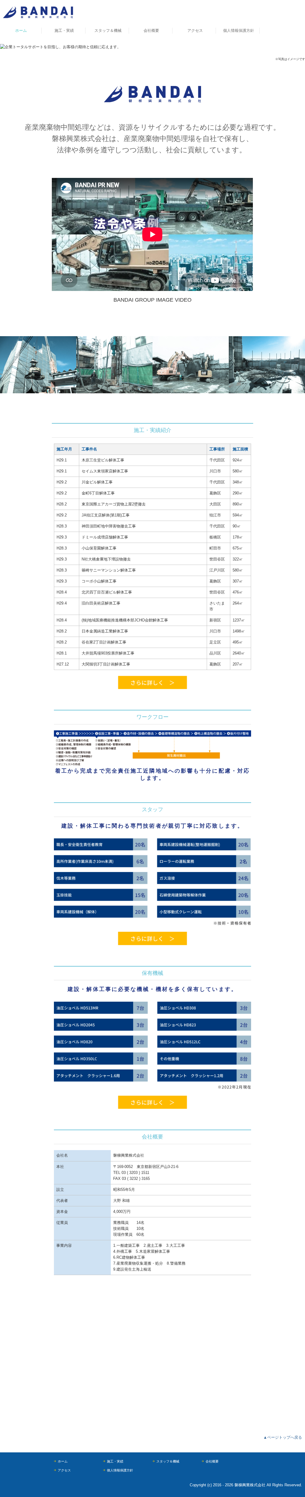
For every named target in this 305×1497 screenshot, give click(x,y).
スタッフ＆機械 (108, 30)
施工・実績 (64, 30)
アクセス (195, 30)
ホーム (21, 30)
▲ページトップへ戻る (282, 1437)
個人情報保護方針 (238, 30)
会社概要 (151, 30)
